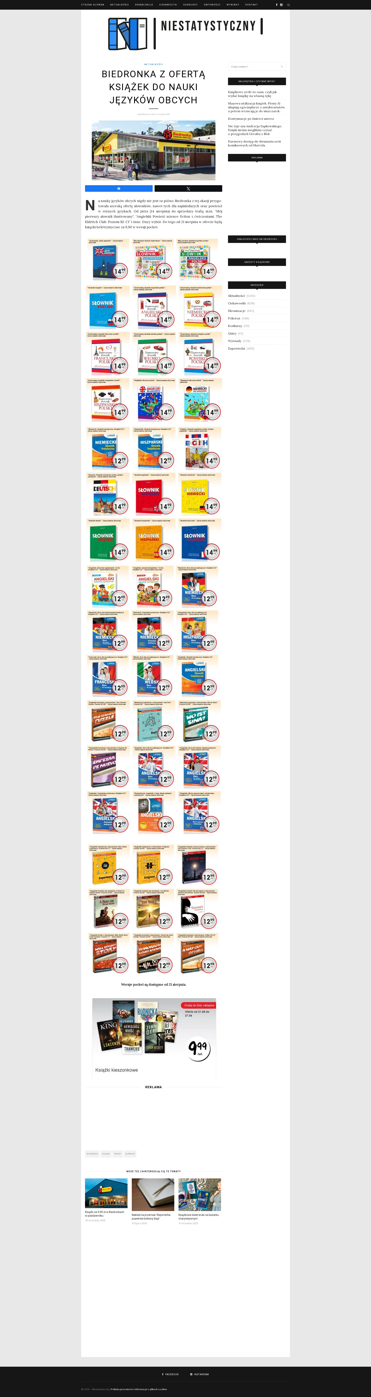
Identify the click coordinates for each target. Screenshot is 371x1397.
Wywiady (233, 4)
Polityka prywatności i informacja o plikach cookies (139, 1389)
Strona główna (92, 4)
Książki (106, 1154)
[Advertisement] (153, 1118)
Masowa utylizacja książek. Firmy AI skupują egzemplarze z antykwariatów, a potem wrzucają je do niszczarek (256, 107)
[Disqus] (153, 1288)
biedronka (92, 1154)
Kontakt (251, 4)
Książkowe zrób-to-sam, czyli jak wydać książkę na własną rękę (252, 94)
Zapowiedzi (212, 4)
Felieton (234, 318)
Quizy (232, 333)
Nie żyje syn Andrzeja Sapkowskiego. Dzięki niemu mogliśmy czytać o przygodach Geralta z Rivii (255, 130)
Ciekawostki (168, 4)
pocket (117, 1154)
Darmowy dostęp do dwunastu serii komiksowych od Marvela (254, 143)
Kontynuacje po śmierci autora (251, 119)
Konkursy (190, 4)
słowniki (130, 1154)
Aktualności (119, 4)
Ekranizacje (144, 4)
